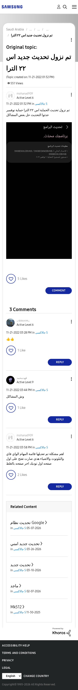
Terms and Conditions (19, 653)
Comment (58, 290)
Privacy (8, 660)
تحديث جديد (20, 564)
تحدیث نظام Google (27, 522)
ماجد (14, 585)
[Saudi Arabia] (12, 6)
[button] (65, 95)
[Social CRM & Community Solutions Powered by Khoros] (62, 632)
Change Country (36, 676)
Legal (6, 668)
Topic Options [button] (64, 40)
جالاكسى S (41, 104)
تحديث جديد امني (25, 543)
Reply (60, 362)
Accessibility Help (16, 645)
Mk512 (16, 607)
